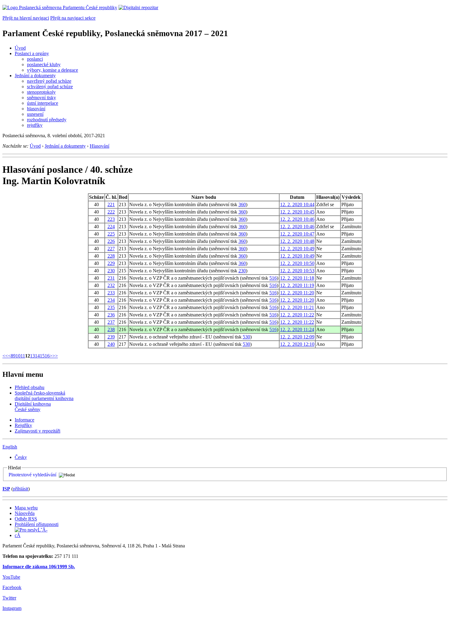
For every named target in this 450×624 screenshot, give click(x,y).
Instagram (11, 608)
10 (18, 355)
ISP (6, 488)
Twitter (9, 597)
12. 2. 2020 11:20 (297, 292)
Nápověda (25, 513)
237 (111, 322)
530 (246, 336)
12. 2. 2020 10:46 (297, 219)
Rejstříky (23, 425)
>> (55, 355)
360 (242, 204)
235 (111, 307)
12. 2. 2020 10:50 (297, 263)
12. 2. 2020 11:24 (297, 329)
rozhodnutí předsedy (46, 119)
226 (111, 241)
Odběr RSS (26, 518)
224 (111, 226)
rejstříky (35, 125)
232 (111, 285)
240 (111, 344)
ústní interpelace (42, 103)
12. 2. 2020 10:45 (297, 211)
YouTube (11, 577)
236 (111, 314)
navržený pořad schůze (49, 81)
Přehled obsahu (29, 387)
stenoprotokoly (41, 92)
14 (37, 355)
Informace (24, 419)
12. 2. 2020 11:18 (297, 278)
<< (5, 355)
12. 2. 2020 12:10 (297, 344)
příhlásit (20, 488)
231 (111, 278)
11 (23, 355)
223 (111, 219)
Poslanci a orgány (32, 53)
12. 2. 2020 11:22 (297, 314)
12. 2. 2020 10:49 (297, 248)
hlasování (36, 108)
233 (111, 292)
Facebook (11, 587)
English (9, 446)
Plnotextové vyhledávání (32, 474)
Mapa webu (26, 507)
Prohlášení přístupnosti (36, 524)
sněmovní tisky (41, 97)
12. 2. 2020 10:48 (297, 241)
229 (111, 263)
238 (111, 329)
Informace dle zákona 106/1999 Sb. (38, 566)
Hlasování (99, 146)
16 (47, 355)
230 (111, 270)
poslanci (35, 59)
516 (273, 278)
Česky (21, 457)
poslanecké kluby (44, 64)
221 (111, 204)
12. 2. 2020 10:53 (297, 270)
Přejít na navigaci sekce (73, 18)
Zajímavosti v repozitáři (37, 430)
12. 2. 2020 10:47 (297, 233)
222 (111, 211)
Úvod (20, 48)
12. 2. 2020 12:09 (297, 336)
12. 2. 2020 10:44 (297, 204)
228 (111, 256)
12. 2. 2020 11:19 (297, 285)
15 (42, 355)
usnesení (35, 114)
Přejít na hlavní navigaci (25, 18)
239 (111, 336)
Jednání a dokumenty (35, 75)
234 (111, 300)
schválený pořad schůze (50, 86)
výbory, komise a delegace (52, 70)
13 (32, 355)
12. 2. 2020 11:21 (297, 307)
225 (111, 233)
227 (111, 248)
